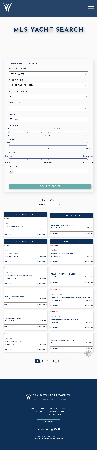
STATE (12, 114)
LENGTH (13, 126)
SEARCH (13, 167)
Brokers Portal (55, 414)
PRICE (12, 153)
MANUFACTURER (18, 91)
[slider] (8, 131)
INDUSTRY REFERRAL (56, 411)
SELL (42, 408)
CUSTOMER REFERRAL (57, 408)
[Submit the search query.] (10, 171)
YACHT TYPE (16, 80)
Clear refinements (50, 186)
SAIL (33, 408)
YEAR (12, 139)
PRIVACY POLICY (54, 436)
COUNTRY (14, 103)
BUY (42, 411)
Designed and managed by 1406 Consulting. (48, 438)
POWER (34, 411)
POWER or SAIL (18, 69)
